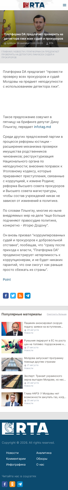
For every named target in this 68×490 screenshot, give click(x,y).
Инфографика (16, 464)
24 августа (33, 329)
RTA (51, 43)
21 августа (32, 347)
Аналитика (43, 453)
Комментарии (16, 458)
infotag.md (42, 127)
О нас (40, 464)
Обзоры (41, 458)
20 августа (33, 382)
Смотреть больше (57, 314)
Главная (6, 51)
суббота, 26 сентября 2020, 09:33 (25, 43)
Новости (19, 51)
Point (7, 279)
